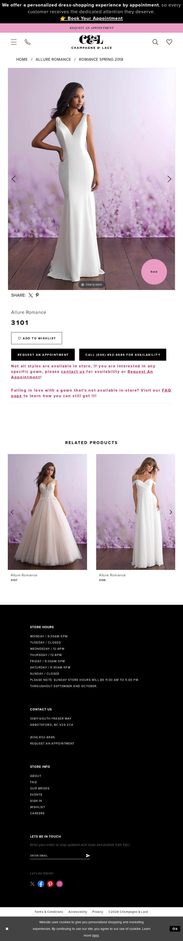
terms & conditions (49, 912)
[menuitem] (14, 42)
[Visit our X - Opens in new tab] (32, 883)
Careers (37, 813)
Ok (175, 929)
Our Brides (40, 788)
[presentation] (68, 512)
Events (36, 794)
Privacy (97, 912)
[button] (14, 42)
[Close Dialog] (7, 929)
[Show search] (155, 42)
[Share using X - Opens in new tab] (30, 295)
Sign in (36, 801)
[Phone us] (27, 42)
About (35, 776)
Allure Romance (53, 59)
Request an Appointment (52, 743)
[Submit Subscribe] (87, 855)
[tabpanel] (91, 179)
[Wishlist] (169, 42)
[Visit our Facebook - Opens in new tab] (40, 884)
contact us (73, 371)
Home (22, 59)
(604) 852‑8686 (42, 737)
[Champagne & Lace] (91, 42)
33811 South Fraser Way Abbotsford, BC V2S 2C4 (51, 722)
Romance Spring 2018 (101, 59)
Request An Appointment (43, 355)
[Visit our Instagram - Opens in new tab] (59, 884)
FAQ (33, 782)
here (95, 935)
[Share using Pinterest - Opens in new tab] (37, 295)
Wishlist (37, 807)
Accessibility (78, 912)
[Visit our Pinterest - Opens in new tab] (50, 884)
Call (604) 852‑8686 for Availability (122, 355)
